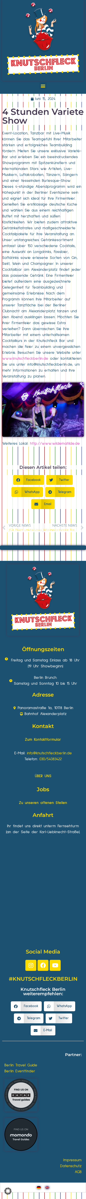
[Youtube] (55, 965)
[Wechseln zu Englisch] (47, 1187)
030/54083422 (50, 759)
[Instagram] (30, 965)
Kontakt (43, 726)
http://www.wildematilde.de (55, 444)
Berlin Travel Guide (20, 1065)
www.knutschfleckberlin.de (25, 359)
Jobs (43, 789)
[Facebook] (43, 965)
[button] (43, 85)
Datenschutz (71, 1166)
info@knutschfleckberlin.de (49, 753)
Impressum (72, 1160)
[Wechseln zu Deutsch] (39, 1187)
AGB (78, 1172)
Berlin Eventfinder (19, 1071)
